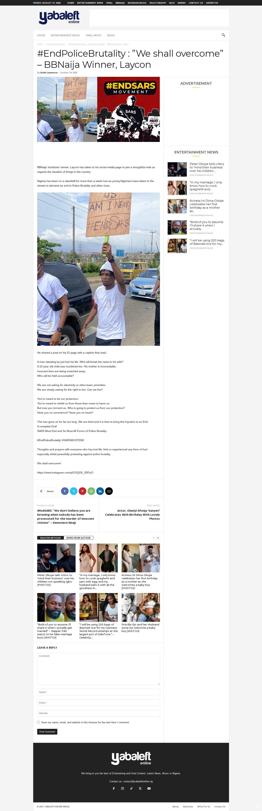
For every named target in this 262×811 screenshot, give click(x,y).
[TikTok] (131, 788)
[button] (223, 35)
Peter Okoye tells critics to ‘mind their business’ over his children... (207, 167)
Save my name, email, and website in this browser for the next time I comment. (85, 722)
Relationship (158, 2)
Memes (182, 2)
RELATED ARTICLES (50, 537)
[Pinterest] (82, 491)
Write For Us (203, 806)
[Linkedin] (100, 491)
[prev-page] (153, 538)
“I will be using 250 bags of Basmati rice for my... (207, 242)
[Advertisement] (159, 18)
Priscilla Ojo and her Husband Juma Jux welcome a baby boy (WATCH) (140, 627)
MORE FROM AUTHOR (79, 537)
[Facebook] (65, 491)
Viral (109, 2)
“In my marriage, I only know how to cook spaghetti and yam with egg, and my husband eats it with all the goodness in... (97, 581)
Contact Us (196, 2)
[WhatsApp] (91, 491)
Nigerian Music (137, 2)
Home (70, 2)
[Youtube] (149, 788)
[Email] (109, 491)
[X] (73, 491)
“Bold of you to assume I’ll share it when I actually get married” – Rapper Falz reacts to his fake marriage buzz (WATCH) (54, 631)
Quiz (172, 2)
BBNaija (120, 2)
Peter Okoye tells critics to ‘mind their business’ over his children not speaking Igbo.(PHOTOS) (55, 579)
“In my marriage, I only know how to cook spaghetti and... (206, 185)
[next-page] (158, 538)
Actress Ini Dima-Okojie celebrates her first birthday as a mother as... (207, 206)
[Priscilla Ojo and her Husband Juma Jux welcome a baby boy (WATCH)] (141, 607)
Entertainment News (90, 2)
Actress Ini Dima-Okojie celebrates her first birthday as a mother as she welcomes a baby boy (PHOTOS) (139, 581)
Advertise (212, 2)
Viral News (93, 35)
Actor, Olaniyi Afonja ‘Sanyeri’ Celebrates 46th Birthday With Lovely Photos (132, 514)
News (111, 35)
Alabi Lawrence (49, 72)
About (176, 806)
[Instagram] (122, 788)
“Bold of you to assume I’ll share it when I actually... (206, 225)
